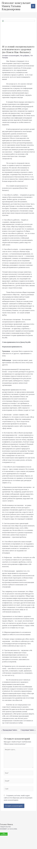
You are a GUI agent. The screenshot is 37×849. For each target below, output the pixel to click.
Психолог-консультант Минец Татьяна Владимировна (16, 6)
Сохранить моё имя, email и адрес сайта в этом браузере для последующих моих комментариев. (18, 798)
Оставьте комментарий (10, 55)
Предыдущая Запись (9, 730)
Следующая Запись (28, 730)
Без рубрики (24, 55)
